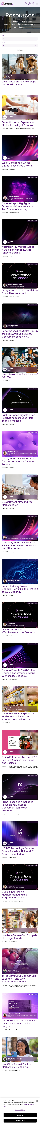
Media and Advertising (14, 296)
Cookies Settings (20, 1110)
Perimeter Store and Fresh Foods (30, 767)
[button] (29, 3)
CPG (14, 128)
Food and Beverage (20, 128)
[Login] (25, 3)
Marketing (11, 424)
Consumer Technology (14, 814)
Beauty (15, 88)
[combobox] (20, 39)
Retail (33, 128)
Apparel (11, 88)
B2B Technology (13, 679)
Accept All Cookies (20, 1120)
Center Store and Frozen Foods (26, 766)
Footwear (19, 88)
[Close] (37, 1101)
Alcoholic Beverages (14, 766)
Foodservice (28, 128)
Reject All (20, 1115)
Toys (10, 256)
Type (3, 35)
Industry (4, 42)
